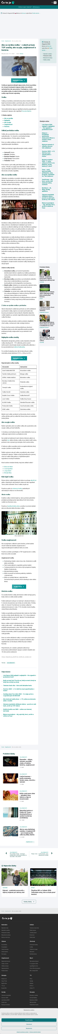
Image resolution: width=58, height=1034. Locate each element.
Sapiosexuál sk (5, 968)
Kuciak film (4, 988)
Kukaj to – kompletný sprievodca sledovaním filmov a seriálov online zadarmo (48, 137)
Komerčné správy (44, 312)
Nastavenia (29, 1028)
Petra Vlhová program (35, 968)
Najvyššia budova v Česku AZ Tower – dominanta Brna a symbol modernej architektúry (26, 814)
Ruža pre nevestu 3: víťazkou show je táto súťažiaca (48, 146)
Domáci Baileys (33, 997)
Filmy (31, 978)
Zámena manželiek (6, 995)
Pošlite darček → (36, 13)
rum (8, 440)
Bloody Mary (8, 473)
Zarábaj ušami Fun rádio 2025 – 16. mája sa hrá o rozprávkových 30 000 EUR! (18, 694)
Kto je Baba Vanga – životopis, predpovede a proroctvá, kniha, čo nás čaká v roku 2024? (18, 855)
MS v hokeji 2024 (34, 970)
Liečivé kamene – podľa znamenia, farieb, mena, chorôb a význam (27, 779)
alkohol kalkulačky (19, 347)
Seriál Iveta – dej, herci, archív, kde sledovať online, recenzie (47, 182)
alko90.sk (33, 480)
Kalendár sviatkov (47, 54)
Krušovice (32, 935)
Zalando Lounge (33, 949)
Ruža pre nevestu (6, 1004)
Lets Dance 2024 (5, 1000)
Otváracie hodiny (34, 944)
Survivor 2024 (5, 997)
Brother (5, 983)
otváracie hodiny (17, 488)
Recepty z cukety (34, 995)
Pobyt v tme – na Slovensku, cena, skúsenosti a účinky (39, 854)
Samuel (24, 13)
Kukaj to (3, 978)
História (6, 126)
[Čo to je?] (8, 2)
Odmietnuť (29, 1024)
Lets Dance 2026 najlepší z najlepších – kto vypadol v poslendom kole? (48, 127)
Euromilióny (4, 944)
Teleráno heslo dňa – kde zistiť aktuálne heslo (17, 685)
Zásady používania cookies (23, 1032)
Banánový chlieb (34, 1000)
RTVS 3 (31, 985)
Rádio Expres (33, 930)
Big (2, 983)
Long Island (7, 471)
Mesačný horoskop (47, 57)
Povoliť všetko (29, 1020)
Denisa (21, 53)
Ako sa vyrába (8, 118)
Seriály (31, 981)
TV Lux (3, 985)
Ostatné (42, 282)
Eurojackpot (4, 947)
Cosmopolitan (8, 468)
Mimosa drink (33, 1002)
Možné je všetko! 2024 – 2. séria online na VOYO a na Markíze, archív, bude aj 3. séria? (48, 163)
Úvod (3, 41)
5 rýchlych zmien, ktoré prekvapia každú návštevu (47, 308)
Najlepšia (7, 120)
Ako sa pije (7, 122)
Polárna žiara (5, 970)
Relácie (31, 983)
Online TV (32, 988)
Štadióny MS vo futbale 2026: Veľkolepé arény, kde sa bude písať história (47, 294)
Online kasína (5, 951)
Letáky (31, 947)
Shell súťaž (32, 937)
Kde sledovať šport (34, 961)
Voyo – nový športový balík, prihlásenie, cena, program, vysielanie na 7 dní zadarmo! (48, 173)
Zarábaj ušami (33, 932)
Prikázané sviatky (6, 932)
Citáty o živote (5, 963)
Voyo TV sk (4, 981)
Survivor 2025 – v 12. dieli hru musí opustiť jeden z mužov (48, 153)
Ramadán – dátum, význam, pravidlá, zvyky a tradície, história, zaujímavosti (27, 762)
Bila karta (32, 951)
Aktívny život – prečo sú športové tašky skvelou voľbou (47, 338)
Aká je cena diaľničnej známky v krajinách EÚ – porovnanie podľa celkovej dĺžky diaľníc (27, 832)
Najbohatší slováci (6, 961)
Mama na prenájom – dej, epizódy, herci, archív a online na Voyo (48, 205)
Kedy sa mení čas (6, 937)
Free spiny (4, 954)
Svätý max (4, 1002)
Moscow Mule (8, 466)
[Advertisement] (29, 27)
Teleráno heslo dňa (34, 928)
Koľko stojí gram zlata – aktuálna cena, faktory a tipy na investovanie (27, 796)
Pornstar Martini (26, 111)
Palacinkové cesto (34, 1004)
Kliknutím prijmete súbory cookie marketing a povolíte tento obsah (19, 209)
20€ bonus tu (36, 7)
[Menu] (55, 2)
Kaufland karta (33, 954)
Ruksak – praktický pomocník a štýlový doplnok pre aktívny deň (47, 278)
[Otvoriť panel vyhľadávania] (52, 2)
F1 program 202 (33, 963)
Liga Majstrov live (34, 966)
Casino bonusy (5, 949)
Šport (41, 298)
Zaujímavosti (8, 41)
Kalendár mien (5, 928)
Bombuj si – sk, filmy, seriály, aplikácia (46, 189)
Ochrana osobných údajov (35, 1032)
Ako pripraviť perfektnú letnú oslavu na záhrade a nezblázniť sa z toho (47, 324)
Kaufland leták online (13, 506)
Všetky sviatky (46, 59)
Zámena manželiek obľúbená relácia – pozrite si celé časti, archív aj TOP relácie (19, 705)
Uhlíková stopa (5, 966)
